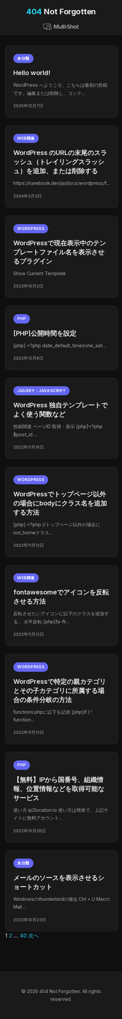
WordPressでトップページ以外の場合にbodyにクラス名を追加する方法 (60, 503)
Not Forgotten (61, 11)
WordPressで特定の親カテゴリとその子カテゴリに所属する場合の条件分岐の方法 (59, 691)
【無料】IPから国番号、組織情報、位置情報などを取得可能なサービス (58, 789)
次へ (33, 935)
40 (23, 935)
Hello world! (31, 73)
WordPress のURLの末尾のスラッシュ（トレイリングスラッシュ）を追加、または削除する (60, 162)
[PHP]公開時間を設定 (44, 333)
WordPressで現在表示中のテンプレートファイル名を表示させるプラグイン (59, 252)
